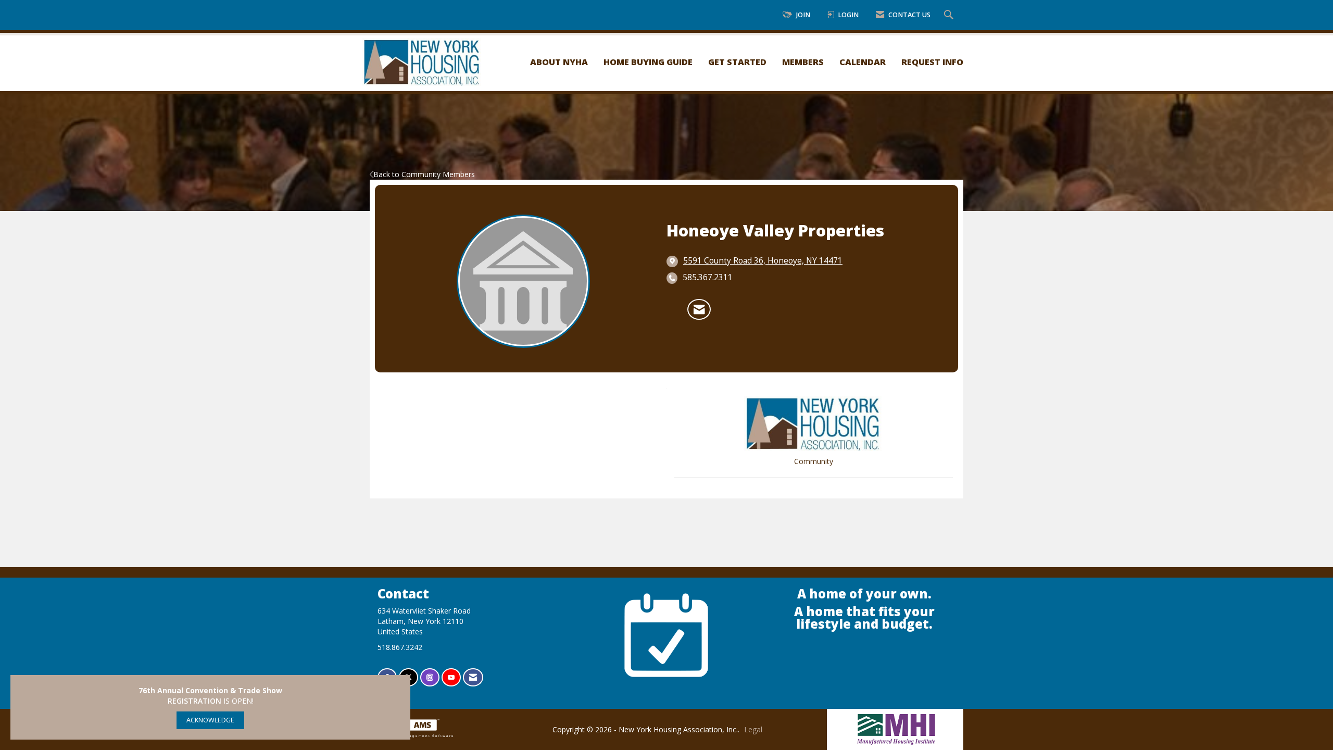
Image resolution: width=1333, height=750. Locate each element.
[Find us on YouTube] (451, 677)
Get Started (737, 62)
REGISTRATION (194, 701)
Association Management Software (412, 736)
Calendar (862, 62)
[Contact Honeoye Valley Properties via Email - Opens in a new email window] (699, 309)
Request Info (932, 62)
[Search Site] (950, 15)
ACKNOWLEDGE (210, 720)
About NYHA (559, 62)
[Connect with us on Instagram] (429, 677)
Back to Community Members (424, 174)
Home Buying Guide (648, 62)
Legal (753, 729)
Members (803, 62)
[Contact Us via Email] (473, 677)
